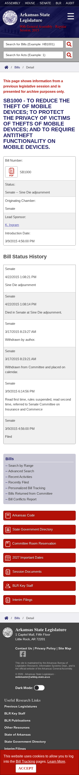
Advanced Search (21, 471)
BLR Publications (17, 720)
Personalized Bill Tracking (26, 488)
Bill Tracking (25, 761)
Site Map (64, 648)
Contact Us (23, 648)
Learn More (56, 761)
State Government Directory (25, 741)
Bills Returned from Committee (30, 493)
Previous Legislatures (20, 706)
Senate (45, 3)
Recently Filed (18, 482)
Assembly (12, 3)
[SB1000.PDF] (12, 172)
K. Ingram (12, 225)
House (30, 3)
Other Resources (17, 727)
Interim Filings (15, 748)
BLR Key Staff (14, 713)
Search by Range (20, 465)
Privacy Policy (45, 648)
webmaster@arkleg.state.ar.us (32, 677)
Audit (70, 3)
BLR (58, 3)
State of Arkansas (17, 734)
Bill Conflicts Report (22, 499)
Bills (17, 67)
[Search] (69, 44)
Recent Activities (20, 477)
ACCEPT (25, 768)
